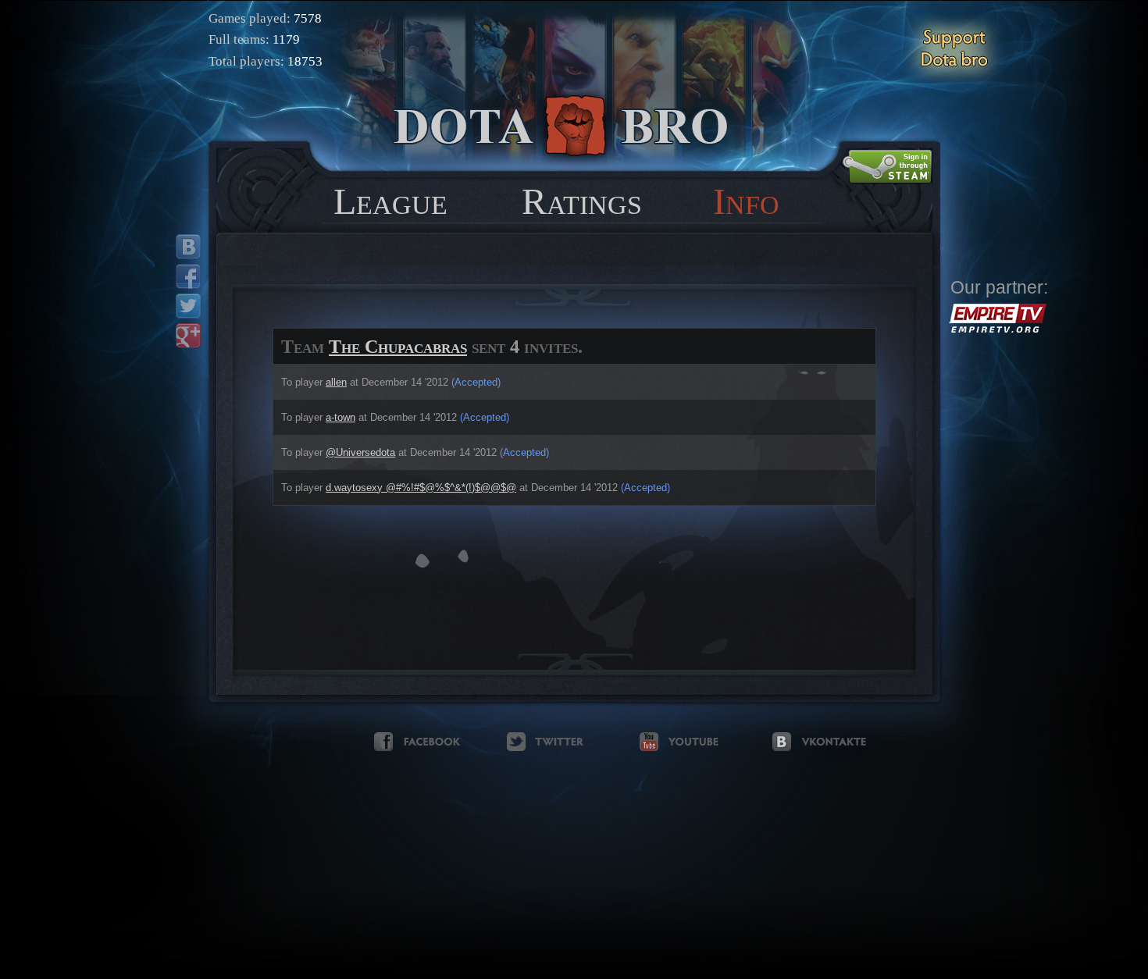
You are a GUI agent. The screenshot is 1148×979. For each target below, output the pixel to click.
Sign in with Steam (887, 167)
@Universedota (360, 452)
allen (336, 382)
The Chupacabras (398, 346)
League (390, 201)
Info (746, 201)
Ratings (582, 201)
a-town (340, 417)
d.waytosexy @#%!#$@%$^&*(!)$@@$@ (421, 487)
